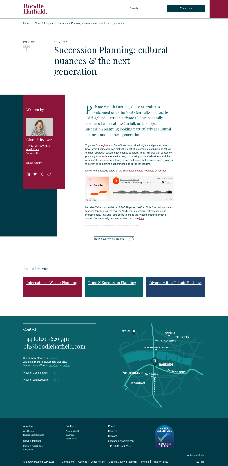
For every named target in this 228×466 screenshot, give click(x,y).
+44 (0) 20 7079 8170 (38, 145)
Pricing (145, 461)
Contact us (186, 8)
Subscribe (28, 449)
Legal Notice (98, 461)
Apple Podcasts (145, 170)
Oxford (66, 365)
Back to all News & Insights (109, 238)
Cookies (82, 461)
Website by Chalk (195, 455)
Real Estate (71, 438)
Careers (112, 431)
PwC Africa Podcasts (92, 225)
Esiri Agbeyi (102, 145)
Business (70, 435)
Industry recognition (33, 446)
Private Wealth (73, 431)
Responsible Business (33, 435)
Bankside (54, 358)
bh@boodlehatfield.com (54, 346)
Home (26, 23)
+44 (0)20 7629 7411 (46, 338)
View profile (32, 153)
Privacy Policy (160, 461)
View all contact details (36, 379)
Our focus (71, 426)
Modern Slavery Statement (122, 461)
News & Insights (44, 23)
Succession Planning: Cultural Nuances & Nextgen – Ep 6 (122, 225)
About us (28, 426)
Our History (28, 431)
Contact (112, 436)
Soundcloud (129, 170)
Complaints (68, 461)
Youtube (161, 170)
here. (141, 218)
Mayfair (53, 365)
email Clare (32, 149)
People (112, 426)
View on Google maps (35, 372)
